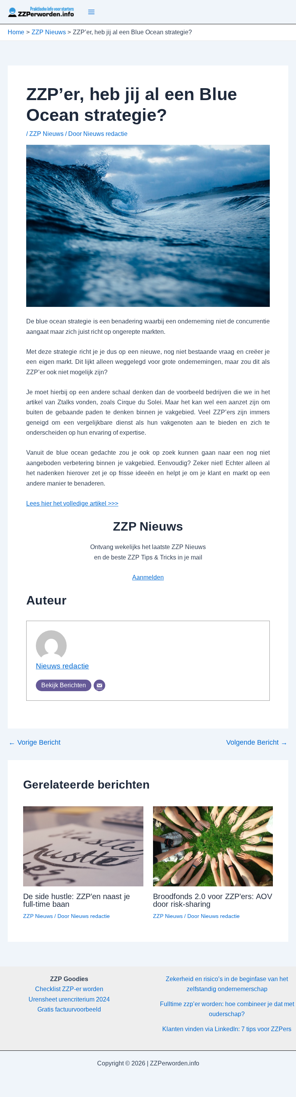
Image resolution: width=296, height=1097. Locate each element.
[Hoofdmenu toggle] (91, 11)
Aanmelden (148, 577)
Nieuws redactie (62, 666)
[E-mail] (99, 685)
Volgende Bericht (257, 742)
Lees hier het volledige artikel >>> (72, 503)
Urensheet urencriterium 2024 (69, 999)
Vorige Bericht (34, 742)
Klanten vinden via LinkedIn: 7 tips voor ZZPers (226, 1029)
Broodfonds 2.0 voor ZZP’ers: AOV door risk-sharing (212, 900)
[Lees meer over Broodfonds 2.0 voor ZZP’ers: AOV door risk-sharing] (213, 845)
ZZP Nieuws (46, 134)
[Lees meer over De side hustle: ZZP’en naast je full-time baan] (83, 845)
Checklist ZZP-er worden (69, 989)
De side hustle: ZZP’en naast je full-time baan (76, 900)
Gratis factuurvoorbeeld (69, 1009)
